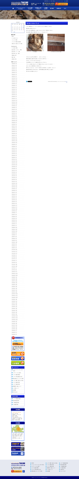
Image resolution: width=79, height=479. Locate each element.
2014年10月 (14, 319)
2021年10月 (14, 164)
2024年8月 (13, 107)
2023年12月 (14, 116)
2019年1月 (13, 225)
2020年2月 (13, 201)
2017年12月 (14, 249)
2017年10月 (14, 253)
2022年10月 (14, 142)
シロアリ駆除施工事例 (16, 398)
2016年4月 (13, 286)
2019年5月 (13, 218)
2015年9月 (13, 299)
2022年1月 (13, 159)
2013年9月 (13, 334)
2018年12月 (14, 227)
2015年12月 (14, 293)
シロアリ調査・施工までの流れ (18, 380)
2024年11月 (14, 102)
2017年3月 (13, 266)
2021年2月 (13, 179)
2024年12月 (14, 100)
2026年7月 (13, 65)
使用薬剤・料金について (17, 386)
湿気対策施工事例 (16, 400)
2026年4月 (13, 70)
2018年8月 (13, 234)
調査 (12, 57)
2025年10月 (14, 81)
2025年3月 (13, 94)
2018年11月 (14, 229)
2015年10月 (14, 297)
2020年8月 (13, 190)
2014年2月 (13, 332)
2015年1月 (13, 314)
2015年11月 (14, 295)
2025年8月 (13, 85)
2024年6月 (13, 111)
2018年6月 (13, 238)
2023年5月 (13, 129)
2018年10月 (14, 231)
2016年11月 (14, 273)
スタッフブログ (63, 471)
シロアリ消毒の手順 (16, 384)
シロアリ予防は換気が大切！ (18, 376)
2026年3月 (13, 72)
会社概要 (14, 390)
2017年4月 (13, 264)
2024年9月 (13, 105)
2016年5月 (13, 284)
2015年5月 (13, 306)
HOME (33, 463)
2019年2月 (13, 223)
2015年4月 (13, 308)
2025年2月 (13, 96)
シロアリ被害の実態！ (16, 374)
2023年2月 (13, 135)
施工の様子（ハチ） (15, 51)
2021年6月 (13, 172)
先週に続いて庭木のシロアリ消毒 (17, 43)
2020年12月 (14, 183)
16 (23, 27)
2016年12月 (14, 271)
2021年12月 (14, 161)
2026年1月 (13, 76)
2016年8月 (13, 279)
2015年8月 (13, 301)
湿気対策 (13, 55)
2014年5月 (13, 328)
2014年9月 (13, 321)
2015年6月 (13, 304)
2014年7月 (13, 325)
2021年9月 (13, 166)
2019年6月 (13, 216)
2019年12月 (14, 205)
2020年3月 (13, 199)
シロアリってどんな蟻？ (17, 372)
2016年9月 (13, 277)
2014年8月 (13, 323)
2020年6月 (13, 194)
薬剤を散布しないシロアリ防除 (18, 378)
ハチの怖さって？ (16, 388)
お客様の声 (62, 469)
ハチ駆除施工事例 (16, 402)
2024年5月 (13, 113)
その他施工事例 (15, 404)
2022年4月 (13, 153)
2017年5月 (13, 262)
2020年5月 (13, 196)
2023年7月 (13, 126)
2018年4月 (13, 242)
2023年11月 (14, 118)
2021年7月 (13, 170)
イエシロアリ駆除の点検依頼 (16, 41)
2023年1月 (13, 137)
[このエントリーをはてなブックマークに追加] (26, 81)
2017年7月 (13, 258)
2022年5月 (13, 151)
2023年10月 (14, 120)
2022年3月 (13, 155)
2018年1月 (13, 247)
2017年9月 (13, 255)
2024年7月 (13, 109)
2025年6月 (13, 89)
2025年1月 (13, 98)
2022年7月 (13, 148)
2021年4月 (13, 175)
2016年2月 (13, 290)
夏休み (13, 36)
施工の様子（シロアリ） (15, 49)
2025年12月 (14, 78)
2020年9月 (13, 188)
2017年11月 (14, 251)
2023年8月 (13, 124)
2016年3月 (13, 288)
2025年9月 (13, 83)
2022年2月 (13, 157)
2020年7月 (13, 192)
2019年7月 (13, 214)
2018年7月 (13, 236)
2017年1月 (13, 269)
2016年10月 (14, 275)
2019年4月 (13, 220)
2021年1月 (13, 181)
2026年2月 (13, 74)
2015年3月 (13, 310)
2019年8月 (13, 212)
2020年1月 (13, 203)
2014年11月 (14, 317)
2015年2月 (13, 312)
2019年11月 (14, 207)
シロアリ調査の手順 (16, 382)
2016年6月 (13, 282)
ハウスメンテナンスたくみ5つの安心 (18, 370)
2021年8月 (13, 168)
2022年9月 (13, 144)
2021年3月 (13, 177)
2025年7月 (13, 87)
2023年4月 (13, 131)
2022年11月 (14, 140)
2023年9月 (13, 122)
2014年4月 (13, 330)
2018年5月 (13, 240)
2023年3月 (13, 133)
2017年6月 (13, 260)
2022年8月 (13, 146)
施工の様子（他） (14, 53)
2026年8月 (13, 63)
